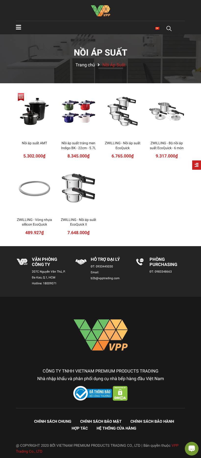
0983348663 (163, 271)
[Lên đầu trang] (8, 434)
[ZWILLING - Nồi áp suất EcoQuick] (122, 111)
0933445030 (104, 266)
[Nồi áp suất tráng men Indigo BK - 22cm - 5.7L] (78, 111)
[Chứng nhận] (93, 393)
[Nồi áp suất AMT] (34, 111)
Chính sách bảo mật (101, 421)
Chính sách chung (52, 421)
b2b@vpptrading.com (105, 278)
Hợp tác (80, 428)
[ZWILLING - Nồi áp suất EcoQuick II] (78, 188)
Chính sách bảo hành (152, 421)
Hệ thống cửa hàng (116, 428)
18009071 (50, 283)
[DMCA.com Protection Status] (120, 393)
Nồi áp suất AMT (34, 143)
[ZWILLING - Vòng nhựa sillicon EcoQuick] (34, 188)
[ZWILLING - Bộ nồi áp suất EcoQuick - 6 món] (166, 111)
